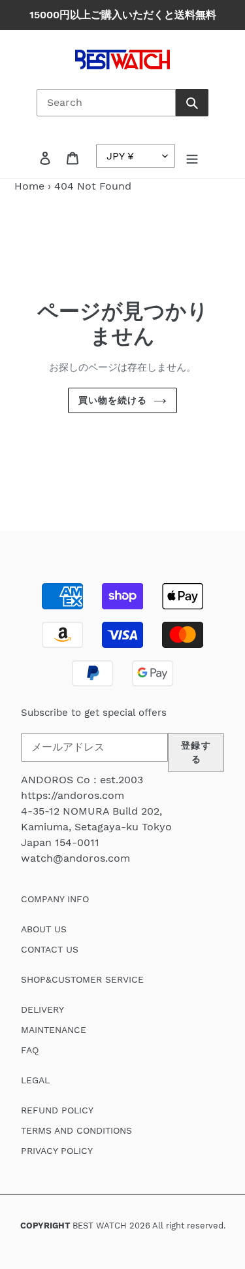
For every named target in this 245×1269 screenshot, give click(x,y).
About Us (44, 929)
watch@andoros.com (75, 858)
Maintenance (53, 1029)
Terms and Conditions (76, 1130)
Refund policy (57, 1110)
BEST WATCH (100, 1225)
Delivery (42, 1009)
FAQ (30, 1050)
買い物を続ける (113, 400)
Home (29, 186)
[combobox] (106, 102)
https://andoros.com (72, 795)
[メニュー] (192, 157)
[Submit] (192, 102)
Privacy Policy (57, 1150)
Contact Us (49, 949)
